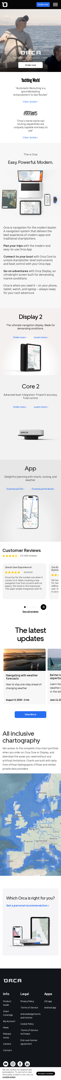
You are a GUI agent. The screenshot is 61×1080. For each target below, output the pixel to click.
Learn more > (41, 337)
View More (30, 714)
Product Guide (7, 1003)
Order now (43, 4)
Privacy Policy (27, 1001)
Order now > (19, 337)
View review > (30, 101)
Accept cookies (45, 1073)
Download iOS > (15, 488)
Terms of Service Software (29, 1032)
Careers (7, 1044)
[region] (30, 824)
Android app (50, 1007)
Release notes (7, 1036)
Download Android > (43, 488)
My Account (9, 1021)
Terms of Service (29, 1007)
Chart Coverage (8, 1013)
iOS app (48, 1001)
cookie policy (9, 1077)
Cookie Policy (27, 1024)
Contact (7, 1050)
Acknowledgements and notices (30, 1016)
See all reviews (30, 611)
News (6, 1027)
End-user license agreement (28, 1042)
